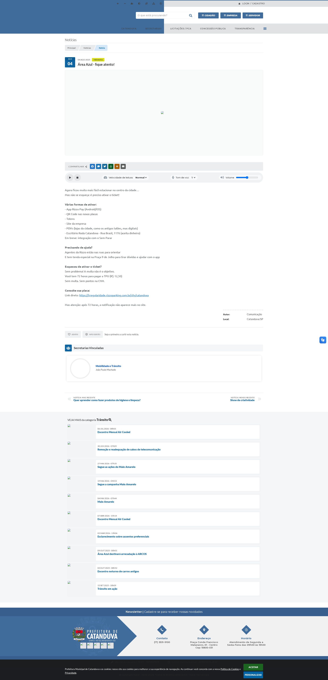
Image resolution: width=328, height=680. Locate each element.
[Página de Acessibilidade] (161, 3)
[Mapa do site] (153, 3)
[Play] (70, 177)
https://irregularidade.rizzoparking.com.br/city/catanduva (114, 295)
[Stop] (77, 177)
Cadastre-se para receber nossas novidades (164, 611)
